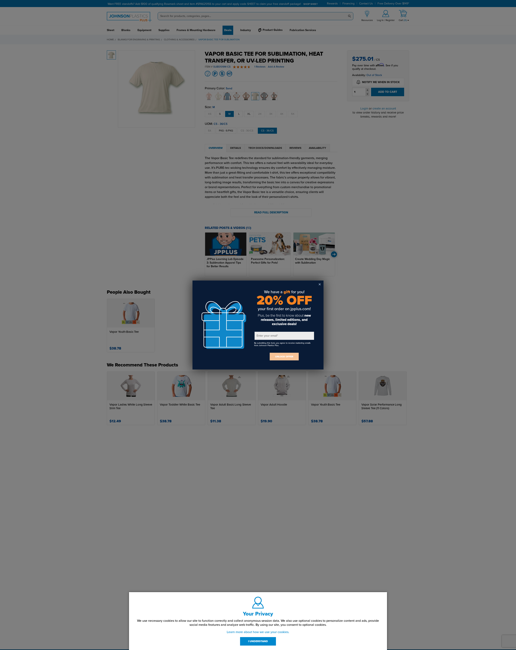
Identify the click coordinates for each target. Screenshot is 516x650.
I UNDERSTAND (258, 641)
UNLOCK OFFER (284, 356)
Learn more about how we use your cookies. (258, 632)
